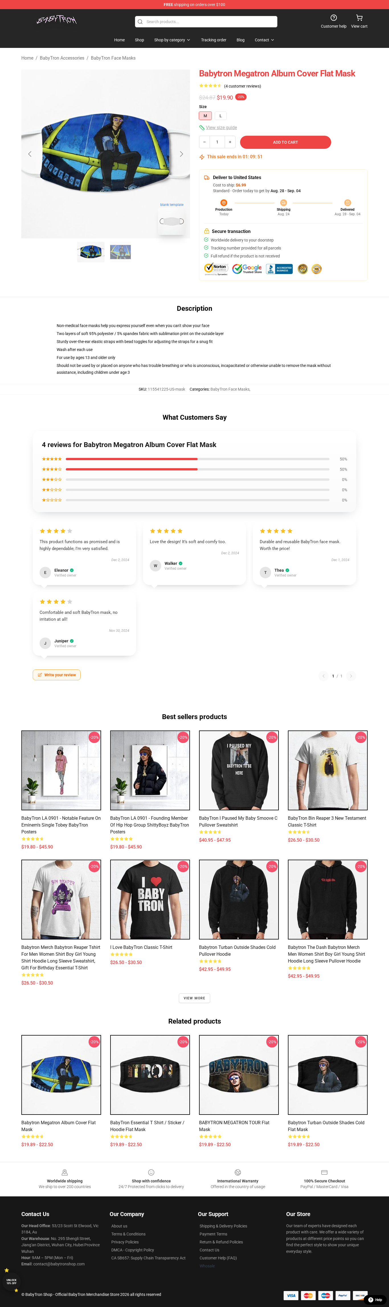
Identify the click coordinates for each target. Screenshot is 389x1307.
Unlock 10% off (12, 1282)
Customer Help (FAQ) (218, 1258)
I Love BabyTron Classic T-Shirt (141, 947)
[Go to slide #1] (91, 252)
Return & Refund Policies (221, 1242)
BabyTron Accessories (62, 58)
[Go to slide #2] (120, 252)
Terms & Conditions (128, 1234)
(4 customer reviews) (242, 86)
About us (119, 1226)
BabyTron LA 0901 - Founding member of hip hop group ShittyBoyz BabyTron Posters (149, 825)
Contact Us (209, 1250)
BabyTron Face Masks (113, 58)
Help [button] (378, 1300)
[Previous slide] (30, 154)
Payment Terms (213, 1234)
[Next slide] (181, 154)
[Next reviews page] (351, 676)
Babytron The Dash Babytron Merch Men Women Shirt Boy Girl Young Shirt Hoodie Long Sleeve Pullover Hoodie (326, 954)
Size (203, 106)
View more (195, 998)
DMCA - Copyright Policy (132, 1250)
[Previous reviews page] (323, 676)
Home (27, 58)
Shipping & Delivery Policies (223, 1226)
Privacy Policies (125, 1242)
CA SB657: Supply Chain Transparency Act (148, 1258)
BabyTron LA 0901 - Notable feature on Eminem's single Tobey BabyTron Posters (61, 825)
